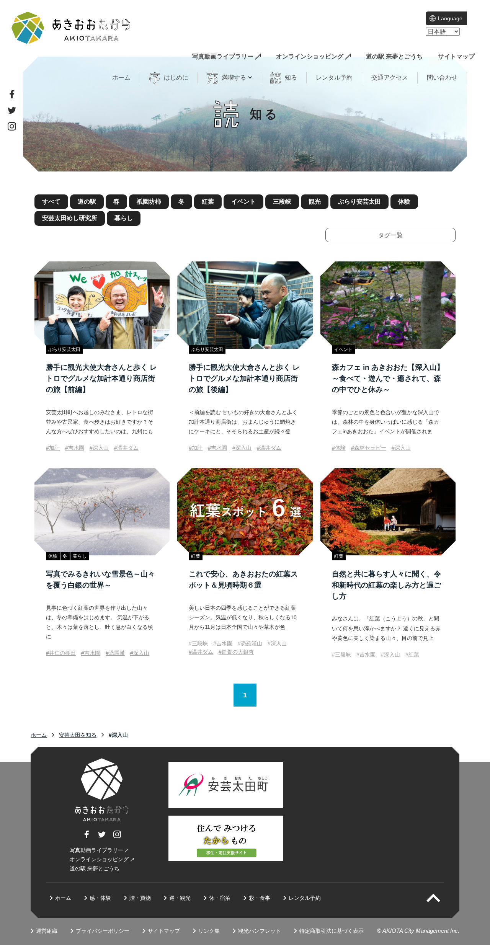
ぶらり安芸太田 (359, 201)
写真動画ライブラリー (222, 56)
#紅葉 (412, 654)
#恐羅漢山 (250, 643)
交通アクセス (389, 77)
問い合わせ (442, 77)
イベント (243, 201)
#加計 (53, 448)
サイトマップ (456, 56)
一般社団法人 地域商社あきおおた (70, 27)
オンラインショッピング (309, 56)
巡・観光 (180, 898)
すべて (51, 201)
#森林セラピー (368, 448)
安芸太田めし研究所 (69, 218)
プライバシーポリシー (102, 931)
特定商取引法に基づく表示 (331, 931)
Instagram (12, 126)
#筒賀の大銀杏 (236, 652)
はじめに (176, 77)
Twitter (12, 110)
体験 (404, 201)
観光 (315, 201)
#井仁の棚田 (61, 653)
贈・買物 (140, 898)
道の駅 (87, 201)
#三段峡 (198, 643)
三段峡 (282, 201)
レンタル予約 (334, 77)
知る (291, 77)
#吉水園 (74, 448)
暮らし (123, 218)
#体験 (339, 448)
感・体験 (100, 898)
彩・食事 (259, 898)
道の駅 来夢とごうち (394, 56)
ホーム (121, 77)
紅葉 (208, 201)
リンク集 (209, 931)
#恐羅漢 (115, 653)
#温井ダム (126, 448)
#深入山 (99, 448)
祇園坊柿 (149, 201)
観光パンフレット (259, 931)
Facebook (12, 94)
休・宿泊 (219, 898)
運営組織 (46, 931)
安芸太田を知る (77, 735)
